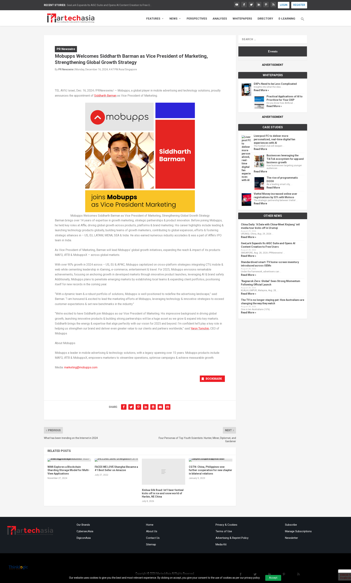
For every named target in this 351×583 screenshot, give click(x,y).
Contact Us (153, 538)
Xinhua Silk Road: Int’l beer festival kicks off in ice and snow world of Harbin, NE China (163, 493)
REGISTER (299, 4)
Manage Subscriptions (298, 531)
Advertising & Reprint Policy (232, 538)
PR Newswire (66, 49)
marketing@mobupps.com (80, 367)
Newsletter (291, 538)
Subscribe (291, 524)
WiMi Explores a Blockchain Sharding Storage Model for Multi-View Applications (69, 470)
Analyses (220, 18)
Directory (265, 18)
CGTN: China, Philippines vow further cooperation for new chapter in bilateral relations (210, 470)
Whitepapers (242, 18)
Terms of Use (224, 531)
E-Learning (287, 18)
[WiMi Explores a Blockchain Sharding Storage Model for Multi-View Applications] (69, 460)
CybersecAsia (85, 531)
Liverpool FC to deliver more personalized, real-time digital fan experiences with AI (274, 139)
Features (153, 18)
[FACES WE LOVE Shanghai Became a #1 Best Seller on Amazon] (116, 460)
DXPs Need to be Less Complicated (275, 83)
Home (149, 524)
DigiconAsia (84, 538)
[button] (302, 21)
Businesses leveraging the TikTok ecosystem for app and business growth (285, 159)
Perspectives (197, 18)
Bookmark (214, 378)
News (173, 18)
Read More (260, 149)
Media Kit (221, 544)
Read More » (261, 90)
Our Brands (83, 524)
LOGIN (283, 4)
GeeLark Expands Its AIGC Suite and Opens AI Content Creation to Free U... (109, 5)
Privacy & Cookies (226, 524)
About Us (151, 531)
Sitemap (151, 544)
